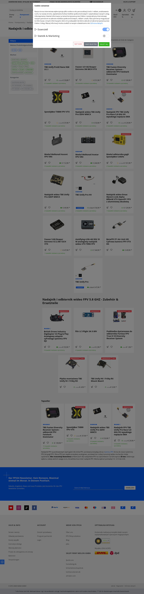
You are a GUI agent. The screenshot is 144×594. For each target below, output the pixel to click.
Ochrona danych (96, 23)
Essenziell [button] (43, 29)
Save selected (91, 44)
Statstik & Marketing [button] (48, 35)
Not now (78, 44)
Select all (104, 44)
